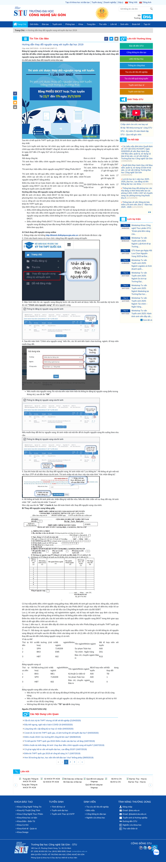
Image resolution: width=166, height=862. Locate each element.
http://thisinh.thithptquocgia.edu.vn (62, 235)
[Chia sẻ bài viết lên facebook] (15, 93)
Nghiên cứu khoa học (95, 818)
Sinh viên (124, 24)
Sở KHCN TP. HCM (29, 782)
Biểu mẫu (90, 810)
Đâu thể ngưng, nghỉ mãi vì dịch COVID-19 (48, 725)
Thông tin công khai (136, 65)
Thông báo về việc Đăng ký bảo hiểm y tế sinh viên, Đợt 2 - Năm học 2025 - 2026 (136, 204)
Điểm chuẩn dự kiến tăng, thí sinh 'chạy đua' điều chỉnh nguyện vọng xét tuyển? (64, 745)
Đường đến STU (130, 821)
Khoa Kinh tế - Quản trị (27, 829)
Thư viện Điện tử (130, 829)
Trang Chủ (21, 24)
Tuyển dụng (97, 2)
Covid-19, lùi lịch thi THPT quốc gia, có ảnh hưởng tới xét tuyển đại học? (61, 733)
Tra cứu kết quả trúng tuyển (136, 79)
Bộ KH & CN (94, 782)
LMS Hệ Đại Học (136, 59)
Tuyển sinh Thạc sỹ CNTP (63, 814)
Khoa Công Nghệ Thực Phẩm (30, 814)
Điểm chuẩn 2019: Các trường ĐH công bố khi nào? (52, 737)
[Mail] (15, 102)
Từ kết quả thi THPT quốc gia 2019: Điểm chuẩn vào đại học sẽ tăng (59, 741)
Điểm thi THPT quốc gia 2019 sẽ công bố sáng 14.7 (52, 753)
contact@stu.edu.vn (79, 851)
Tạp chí (147, 24)
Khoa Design (22, 832)
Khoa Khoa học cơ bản (27, 818)
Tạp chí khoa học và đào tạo (77, 2)
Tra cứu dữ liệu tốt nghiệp (136, 72)
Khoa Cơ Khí (22, 825)
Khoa (81, 24)
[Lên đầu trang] (154, 848)
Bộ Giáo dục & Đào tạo (51, 782)
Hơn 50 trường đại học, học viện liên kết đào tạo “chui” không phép (58, 758)
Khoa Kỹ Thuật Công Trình (28, 810)
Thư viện (103, 24)
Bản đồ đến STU (136, 46)
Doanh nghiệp (110, 2)
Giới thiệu (34, 24)
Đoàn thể (136, 24)
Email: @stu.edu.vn (131, 810)
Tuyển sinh (57, 24)
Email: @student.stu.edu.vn (134, 814)
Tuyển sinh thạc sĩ (136, 85)
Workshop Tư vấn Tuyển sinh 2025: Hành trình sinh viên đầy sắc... (141, 313)
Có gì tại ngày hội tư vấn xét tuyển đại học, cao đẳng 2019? (55, 749)
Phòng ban (70, 24)
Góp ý (120, 2)
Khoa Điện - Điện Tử (26, 821)
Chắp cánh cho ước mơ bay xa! (134, 124)
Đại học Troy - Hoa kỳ (115, 782)
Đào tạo (45, 24)
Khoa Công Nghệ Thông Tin (29, 807)
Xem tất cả (147, 320)
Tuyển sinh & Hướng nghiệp (135, 818)
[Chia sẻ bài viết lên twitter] (111, 39)
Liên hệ (113, 24)
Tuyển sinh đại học (136, 92)
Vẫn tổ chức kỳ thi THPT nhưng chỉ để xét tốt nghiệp (52, 721)
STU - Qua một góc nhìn (131, 135)
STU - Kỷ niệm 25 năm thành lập (135, 131)
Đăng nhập (127, 807)
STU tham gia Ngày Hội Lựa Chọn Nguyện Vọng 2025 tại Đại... (141, 253)
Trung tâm (91, 24)
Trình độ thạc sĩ (58, 807)
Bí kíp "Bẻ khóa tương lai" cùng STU (136, 128)
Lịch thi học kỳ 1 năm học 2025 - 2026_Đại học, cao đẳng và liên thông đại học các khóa (135, 181)
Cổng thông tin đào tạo (136, 52)
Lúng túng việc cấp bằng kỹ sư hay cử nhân (48, 729)
